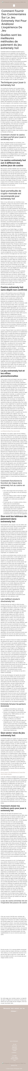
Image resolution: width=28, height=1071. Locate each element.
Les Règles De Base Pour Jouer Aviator (10, 431)
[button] (14, 5)
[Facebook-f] (11, 1015)
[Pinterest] (17, 1015)
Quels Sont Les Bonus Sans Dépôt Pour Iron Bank (13, 187)
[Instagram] (14, 1015)
